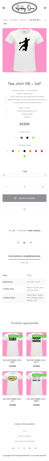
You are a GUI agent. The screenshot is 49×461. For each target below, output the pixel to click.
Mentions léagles (24, 436)
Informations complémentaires (24, 256)
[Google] (36, 448)
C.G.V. (24, 431)
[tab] (24, 256)
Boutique (14, 20)
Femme (23, 20)
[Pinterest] (29, 448)
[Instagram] (24, 448)
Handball (37, 231)
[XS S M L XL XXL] (24, 175)
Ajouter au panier (26, 198)
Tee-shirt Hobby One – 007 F (36, 361)
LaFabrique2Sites (28, 424)
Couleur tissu (24, 132)
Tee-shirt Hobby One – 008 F (36, 400)
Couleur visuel (24, 145)
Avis (24, 262)
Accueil (5, 20)
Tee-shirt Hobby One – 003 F (13, 361)
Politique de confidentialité (24, 441)
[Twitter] (13, 448)
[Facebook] (18, 448)
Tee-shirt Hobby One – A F (13, 400)
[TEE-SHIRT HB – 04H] (40, 20)
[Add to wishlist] (24, 209)
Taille (24, 171)
